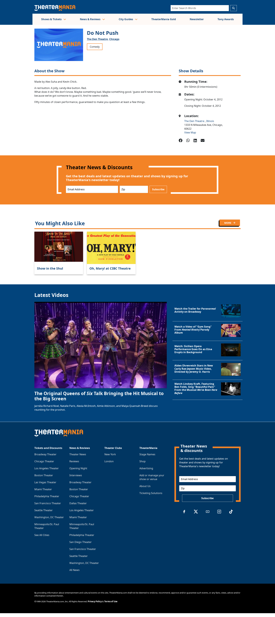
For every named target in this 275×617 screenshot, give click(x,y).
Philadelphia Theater (46, 496)
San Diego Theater (80, 542)
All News (74, 570)
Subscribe (158, 189)
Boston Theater (43, 475)
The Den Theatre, (98, 39)
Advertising (146, 468)
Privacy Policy (95, 601)
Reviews (74, 461)
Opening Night (78, 468)
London (109, 461)
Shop (142, 461)
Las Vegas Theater (45, 482)
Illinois (210, 121)
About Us (145, 486)
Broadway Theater (45, 454)
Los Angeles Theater (46, 468)
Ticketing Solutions (150, 493)
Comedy (95, 46)
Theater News (77, 454)
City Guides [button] (126, 19)
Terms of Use (110, 601)
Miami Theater (43, 489)
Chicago (114, 39)
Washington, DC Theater (49, 517)
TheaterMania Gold (163, 19)
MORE (228, 222)
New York (110, 454)
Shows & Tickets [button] (51, 19)
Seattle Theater (43, 510)
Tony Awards (226, 19)
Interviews (75, 475)
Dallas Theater (78, 503)
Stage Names (147, 454)
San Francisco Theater (47, 503)
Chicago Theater (44, 461)
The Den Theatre (194, 121)
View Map (190, 132)
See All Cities (41, 535)
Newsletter (197, 19)
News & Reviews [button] (90, 19)
